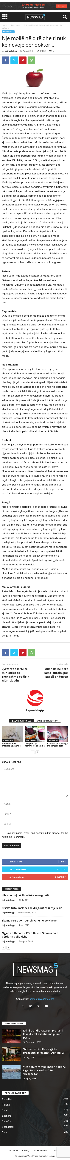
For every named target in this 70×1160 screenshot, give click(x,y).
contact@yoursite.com (41, 999)
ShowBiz (6, 1121)
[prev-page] (33, 752)
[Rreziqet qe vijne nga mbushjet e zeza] (57, 734)
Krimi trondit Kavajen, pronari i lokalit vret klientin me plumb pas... (43, 1034)
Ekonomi (6, 1115)
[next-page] (37, 752)
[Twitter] (14, 60)
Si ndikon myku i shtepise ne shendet (11, 744)
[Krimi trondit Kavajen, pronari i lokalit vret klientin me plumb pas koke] (11, 1036)
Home (4, 25)
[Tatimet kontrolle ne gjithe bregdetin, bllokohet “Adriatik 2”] (11, 1054)
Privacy (25, 1150)
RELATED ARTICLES (21, 720)
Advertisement (40, 1150)
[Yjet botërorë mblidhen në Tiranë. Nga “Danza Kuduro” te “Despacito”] (11, 1072)
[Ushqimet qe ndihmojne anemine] (35, 734)
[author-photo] (35, 698)
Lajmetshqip (11, 50)
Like (63, 861)
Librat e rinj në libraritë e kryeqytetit (25, 895)
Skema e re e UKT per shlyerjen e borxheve (29, 920)
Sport (5, 1110)
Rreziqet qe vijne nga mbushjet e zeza (57, 744)
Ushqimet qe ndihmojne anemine (35, 744)
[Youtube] (46, 1006)
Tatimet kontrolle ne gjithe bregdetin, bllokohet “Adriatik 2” (44, 1050)
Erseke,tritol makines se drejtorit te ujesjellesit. (32, 908)
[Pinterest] (23, 60)
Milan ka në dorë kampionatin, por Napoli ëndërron (55, 672)
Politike (6, 1104)
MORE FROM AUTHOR (47, 720)
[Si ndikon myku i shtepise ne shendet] (12, 734)
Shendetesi (16, 25)
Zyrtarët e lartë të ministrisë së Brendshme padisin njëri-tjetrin (15, 674)
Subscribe (60, 877)
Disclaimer (13, 1150)
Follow (61, 869)
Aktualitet (7, 1099)
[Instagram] (31, 1006)
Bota (4, 1132)
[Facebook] (5, 60)
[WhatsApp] (31, 60)
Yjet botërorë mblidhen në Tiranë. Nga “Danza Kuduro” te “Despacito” (44, 1070)
